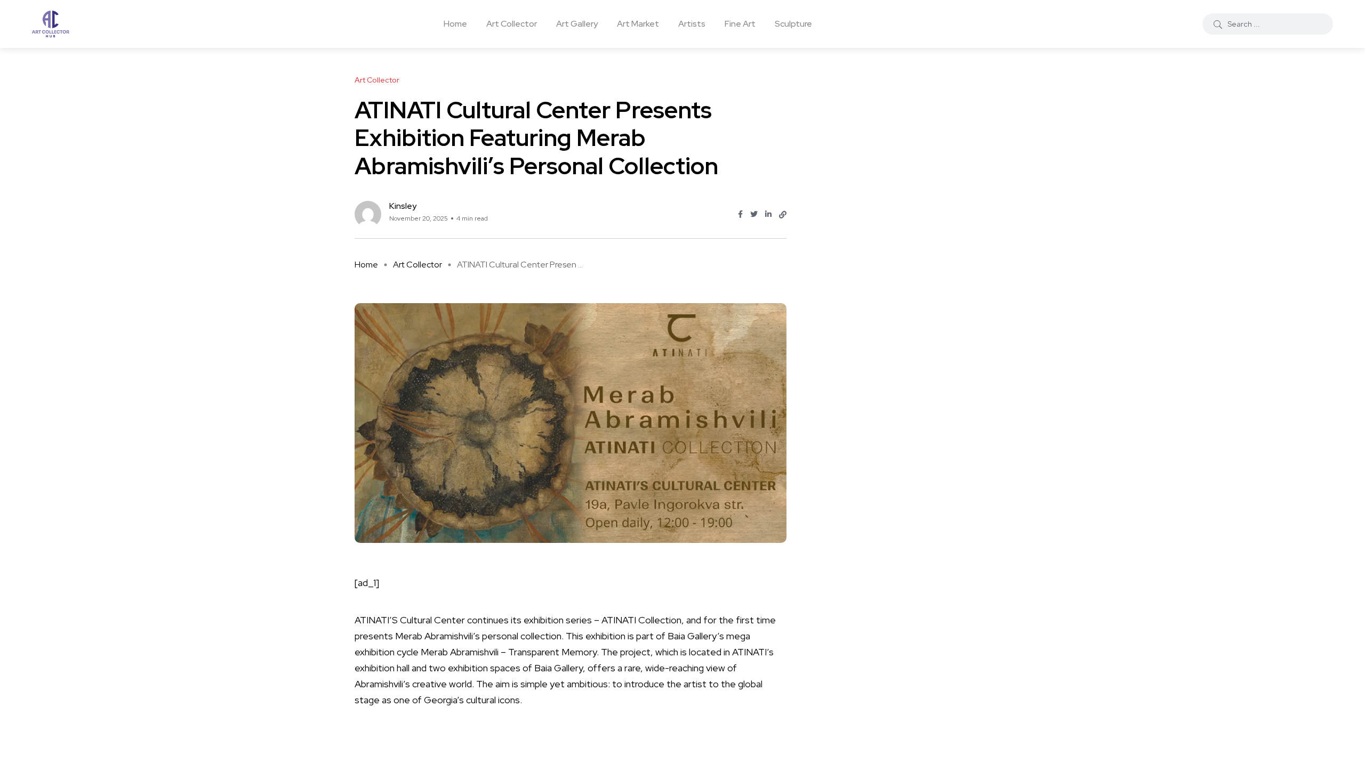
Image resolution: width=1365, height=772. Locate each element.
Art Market (638, 23)
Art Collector (511, 23)
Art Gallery (577, 23)
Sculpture (793, 23)
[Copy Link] (782, 215)
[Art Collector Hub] (50, 24)
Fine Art (740, 23)
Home (455, 23)
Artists (691, 23)
